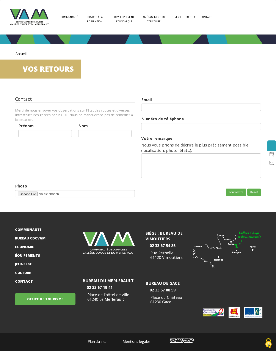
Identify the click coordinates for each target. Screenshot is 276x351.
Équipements (27, 255)
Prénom (26, 125)
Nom (83, 125)
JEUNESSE (176, 17)
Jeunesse (23, 264)
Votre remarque (156, 138)
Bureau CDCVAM (30, 238)
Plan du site (97, 341)
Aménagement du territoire (154, 19)
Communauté (69, 17)
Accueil (21, 53)
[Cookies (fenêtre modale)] (268, 343)
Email (146, 99)
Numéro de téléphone (162, 118)
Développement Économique (124, 19)
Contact (206, 17)
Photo (21, 186)
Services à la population (95, 19)
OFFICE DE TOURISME (45, 299)
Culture (191, 17)
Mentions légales (137, 341)
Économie (24, 246)
